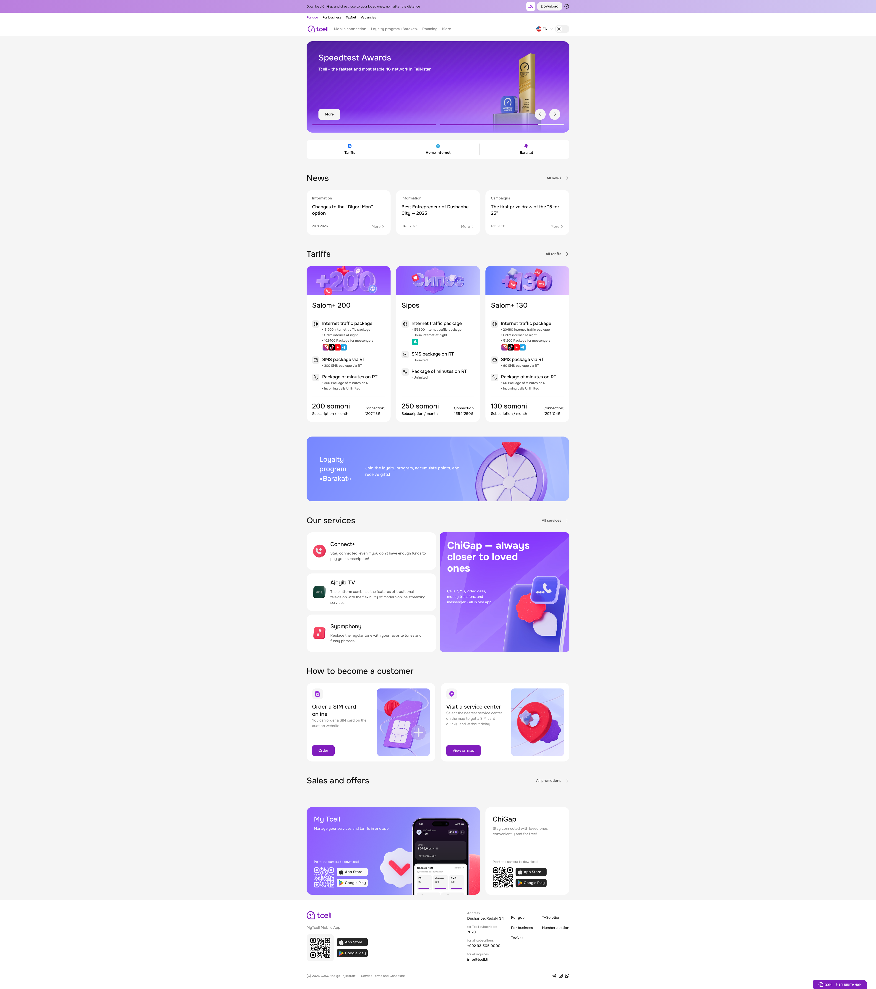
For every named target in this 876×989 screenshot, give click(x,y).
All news (554, 178)
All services (551, 520)
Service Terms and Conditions (383, 976)
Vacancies (368, 17)
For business (332, 17)
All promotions (548, 780)
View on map (463, 750)
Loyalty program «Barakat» (394, 28)
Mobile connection (350, 28)
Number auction (555, 927)
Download (549, 6)
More (446, 28)
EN (545, 28)
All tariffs (553, 253)
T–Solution (551, 917)
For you (312, 17)
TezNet (351, 17)
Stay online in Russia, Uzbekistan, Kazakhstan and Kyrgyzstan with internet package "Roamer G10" (378, 72)
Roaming (430, 28)
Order (323, 750)
